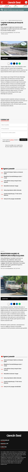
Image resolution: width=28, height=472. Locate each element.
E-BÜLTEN (4, 447)
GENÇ (6, 20)
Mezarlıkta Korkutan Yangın (11, 186)
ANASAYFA (2, 20)
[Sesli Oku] (8, 63)
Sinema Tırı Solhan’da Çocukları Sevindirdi (14, 10)
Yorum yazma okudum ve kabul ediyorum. (11, 140)
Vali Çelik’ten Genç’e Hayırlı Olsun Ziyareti (12, 181)
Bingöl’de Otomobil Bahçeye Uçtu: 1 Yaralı (13, 177)
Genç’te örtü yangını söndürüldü (12, 198)
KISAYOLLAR (4, 443)
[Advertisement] (14, 158)
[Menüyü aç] (2, 2)
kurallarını (12, 140)
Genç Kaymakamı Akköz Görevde (12, 190)
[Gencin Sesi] (14, 2)
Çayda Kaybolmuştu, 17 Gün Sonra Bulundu (13, 194)
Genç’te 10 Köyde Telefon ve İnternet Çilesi (13, 172)
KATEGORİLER (5, 440)
